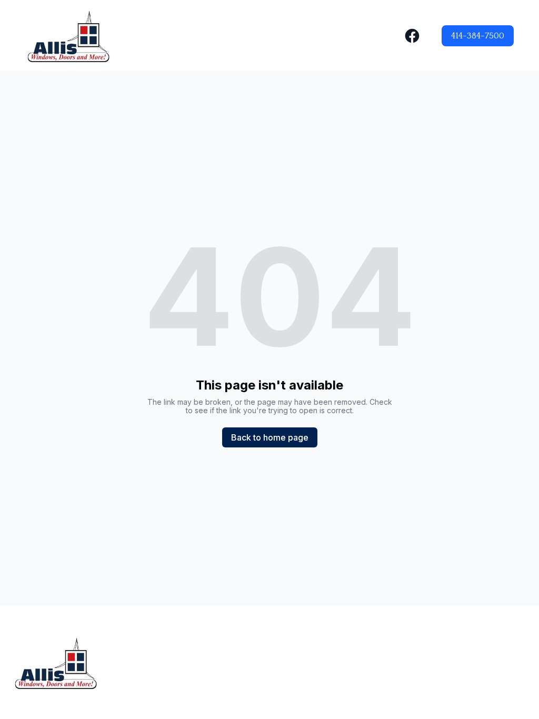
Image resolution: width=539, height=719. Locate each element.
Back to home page (269, 437)
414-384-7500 (477, 36)
